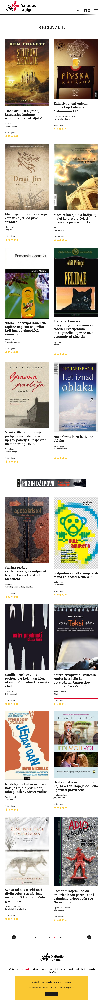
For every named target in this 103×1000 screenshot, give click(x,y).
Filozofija (51, 972)
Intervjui (54, 969)
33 (48, 937)
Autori (63, 969)
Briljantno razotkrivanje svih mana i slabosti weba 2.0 (76, 574)
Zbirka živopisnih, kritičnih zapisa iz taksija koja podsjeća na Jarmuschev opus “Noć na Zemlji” (75, 680)
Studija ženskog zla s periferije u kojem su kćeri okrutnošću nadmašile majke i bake (27, 680)
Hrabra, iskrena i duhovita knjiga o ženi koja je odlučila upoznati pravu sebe (76, 786)
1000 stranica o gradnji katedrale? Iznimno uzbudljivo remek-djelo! (23, 114)
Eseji (71, 969)
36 (67, 937)
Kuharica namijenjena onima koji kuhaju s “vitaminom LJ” (71, 107)
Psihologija (81, 969)
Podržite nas (13, 969)
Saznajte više (69, 987)
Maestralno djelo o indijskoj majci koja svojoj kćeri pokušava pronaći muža (75, 218)
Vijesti (36, 969)
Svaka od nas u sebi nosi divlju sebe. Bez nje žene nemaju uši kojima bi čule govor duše (25, 895)
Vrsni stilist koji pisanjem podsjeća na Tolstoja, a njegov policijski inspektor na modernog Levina (25, 438)
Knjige (44, 969)
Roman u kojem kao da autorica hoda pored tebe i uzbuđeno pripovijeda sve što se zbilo (74, 896)
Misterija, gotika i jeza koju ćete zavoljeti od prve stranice (26, 218)
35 (61, 937)
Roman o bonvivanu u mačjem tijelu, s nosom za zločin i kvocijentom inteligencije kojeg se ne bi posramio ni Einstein (74, 329)
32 (42, 937)
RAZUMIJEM (51, 994)
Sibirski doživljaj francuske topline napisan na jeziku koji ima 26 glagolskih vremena (26, 328)
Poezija (92, 969)
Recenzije (25, 969)
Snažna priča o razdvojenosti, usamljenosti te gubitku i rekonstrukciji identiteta (26, 573)
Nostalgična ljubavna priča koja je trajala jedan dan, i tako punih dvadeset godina (26, 788)
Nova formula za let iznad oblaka (73, 438)
